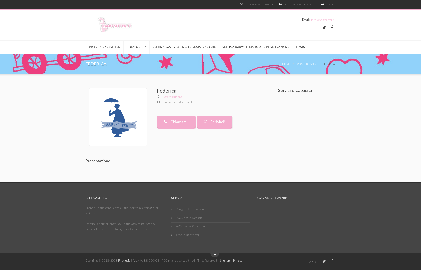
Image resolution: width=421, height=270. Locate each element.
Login (329, 4)
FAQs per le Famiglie (188, 218)
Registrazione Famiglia (259, 4)
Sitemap (225, 260)
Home (286, 64)
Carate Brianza (306, 64)
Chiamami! (179, 122)
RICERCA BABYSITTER (104, 47)
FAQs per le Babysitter (190, 226)
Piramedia (124, 260)
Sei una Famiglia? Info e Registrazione (184, 47)
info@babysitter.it (322, 19)
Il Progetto (136, 47)
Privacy (237, 260)
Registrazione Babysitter (300, 4)
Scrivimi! (217, 122)
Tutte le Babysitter (187, 235)
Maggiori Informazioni (190, 209)
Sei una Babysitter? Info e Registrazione (255, 47)
